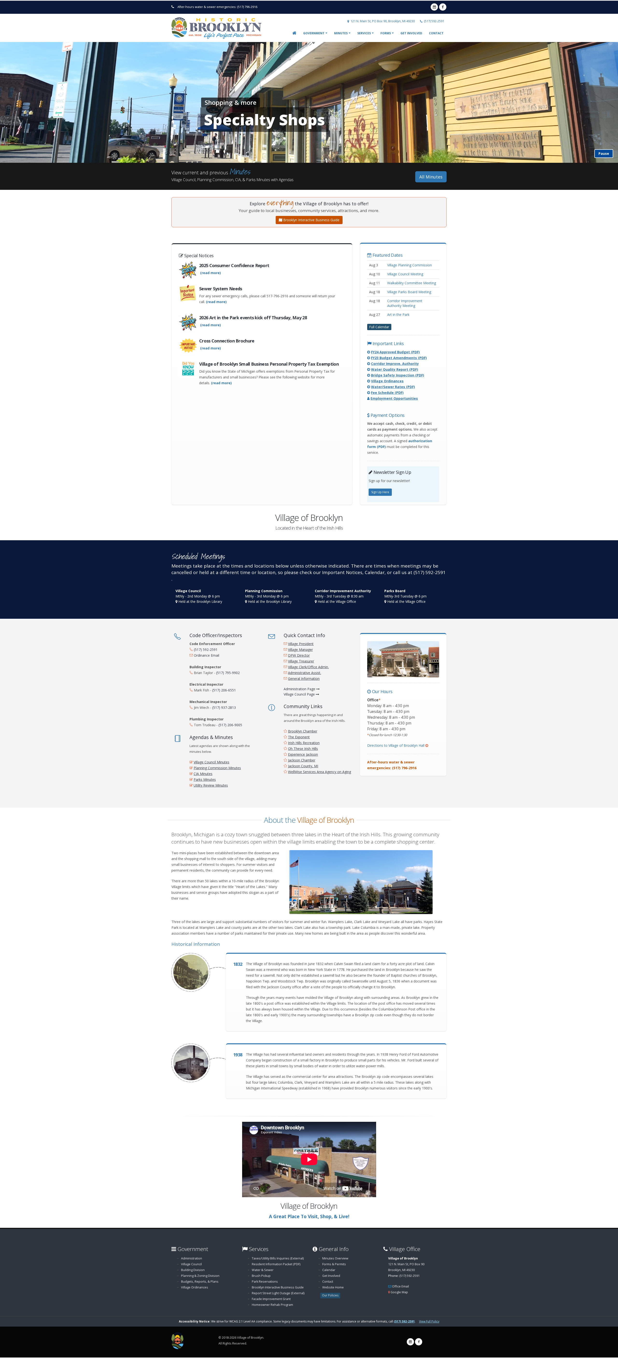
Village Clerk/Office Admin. (308, 667)
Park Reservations (265, 1282)
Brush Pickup (261, 1276)
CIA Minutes (203, 773)
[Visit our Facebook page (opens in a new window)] (418, 1341)
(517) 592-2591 (434, 21)
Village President (301, 643)
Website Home (333, 1287)
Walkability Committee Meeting (411, 283)
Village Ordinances (387, 381)
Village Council (191, 1264)
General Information (304, 678)
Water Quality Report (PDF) (394, 369)
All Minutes (430, 177)
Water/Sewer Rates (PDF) (393, 386)
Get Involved (411, 33)
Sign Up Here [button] (380, 492)
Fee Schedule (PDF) (387, 392)
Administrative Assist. (304, 672)
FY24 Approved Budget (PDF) (395, 352)
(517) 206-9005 (230, 725)
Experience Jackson (303, 754)
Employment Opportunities (394, 398)
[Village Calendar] (410, 1341)
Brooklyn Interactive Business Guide (310, 220)
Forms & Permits (334, 1264)
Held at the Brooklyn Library (200, 601)
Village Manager (300, 649)
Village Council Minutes (211, 762)
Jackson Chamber (301, 760)
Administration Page (300, 689)
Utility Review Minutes (211, 785)
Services (364, 33)
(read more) (210, 272)
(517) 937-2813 (224, 707)
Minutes (341, 33)
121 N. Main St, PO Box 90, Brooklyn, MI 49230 (383, 21)
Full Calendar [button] (379, 326)
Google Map (399, 1292)
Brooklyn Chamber (302, 731)
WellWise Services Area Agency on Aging (319, 771)
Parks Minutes (205, 779)
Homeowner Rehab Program (272, 1305)
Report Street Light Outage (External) (278, 1293)
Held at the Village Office (337, 601)
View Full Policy (429, 1321)
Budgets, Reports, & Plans (199, 1282)
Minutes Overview (335, 1258)
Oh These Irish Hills (303, 748)
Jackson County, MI (303, 766)
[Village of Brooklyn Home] (218, 26)
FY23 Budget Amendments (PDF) (399, 357)
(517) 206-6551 (224, 690)
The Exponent (299, 737)
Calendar (328, 1270)
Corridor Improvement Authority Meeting (404, 303)
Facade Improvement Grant (271, 1299)
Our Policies (330, 1295)
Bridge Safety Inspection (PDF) (397, 375)
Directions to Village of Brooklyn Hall (397, 745)
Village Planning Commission (409, 265)
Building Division (193, 1270)
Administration (191, 1258)
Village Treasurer (301, 661)
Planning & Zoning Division (200, 1276)
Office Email (400, 1286)
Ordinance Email (206, 655)
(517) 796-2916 (247, 7)
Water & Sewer (263, 1270)
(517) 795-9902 (228, 672)
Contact (436, 33)
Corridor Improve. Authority (395, 363)
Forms (385, 33)
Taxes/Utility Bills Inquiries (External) (278, 1258)
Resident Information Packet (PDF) (276, 1264)
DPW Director (299, 655)
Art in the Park (398, 314)
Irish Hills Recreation (304, 742)
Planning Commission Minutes (217, 768)
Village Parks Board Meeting (409, 292)
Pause (603, 153)
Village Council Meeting (405, 274)
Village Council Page (300, 694)
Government (313, 33)
